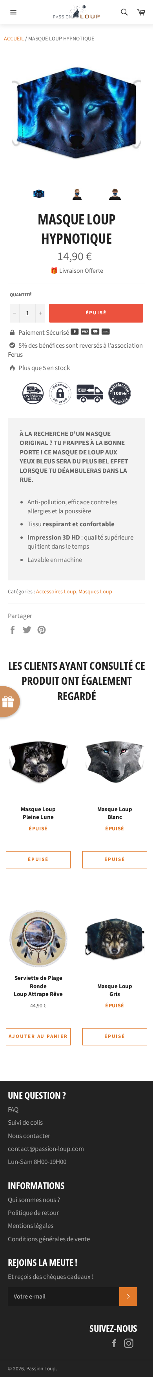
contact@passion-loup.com (46, 1149)
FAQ (13, 1109)
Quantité (21, 295)
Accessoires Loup (56, 592)
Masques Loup (95, 592)
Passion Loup (41, 1368)
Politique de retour (33, 1213)
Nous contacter (29, 1136)
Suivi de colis (25, 1122)
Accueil (14, 39)
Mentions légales (30, 1226)
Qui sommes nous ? (34, 1200)
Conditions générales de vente (49, 1239)
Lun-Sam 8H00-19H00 (37, 1162)
